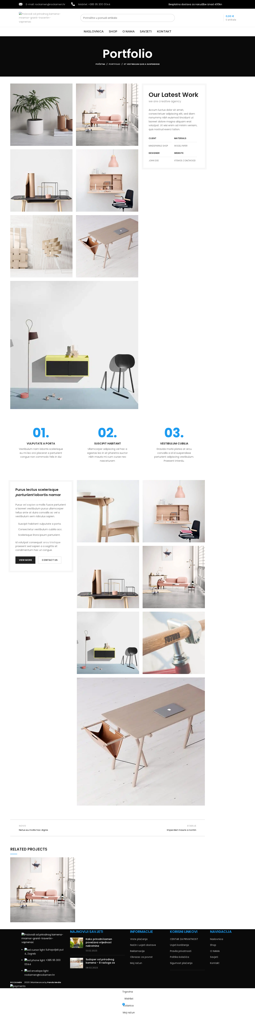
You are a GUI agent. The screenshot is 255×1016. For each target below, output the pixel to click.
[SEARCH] (170, 18)
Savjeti (214, 957)
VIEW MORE (25, 560)
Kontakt (214, 963)
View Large (72, 860)
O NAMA (215, 951)
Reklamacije (137, 951)
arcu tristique (52, 542)
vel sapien (29, 504)
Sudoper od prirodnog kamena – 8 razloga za (100, 961)
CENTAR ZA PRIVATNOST (184, 939)
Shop (213, 945)
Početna (100, 64)
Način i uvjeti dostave (143, 945)
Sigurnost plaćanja (181, 963)
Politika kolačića (179, 957)
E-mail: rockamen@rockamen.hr (45, 4)
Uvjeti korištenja (179, 945)
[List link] (43, 955)
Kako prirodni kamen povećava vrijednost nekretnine (99, 942)
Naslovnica (216, 939)
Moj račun (136, 963)
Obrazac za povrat (141, 957)
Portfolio (114, 64)
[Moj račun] (235, 4)
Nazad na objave (107, 827)
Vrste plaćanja (138, 939)
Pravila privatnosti (180, 951)
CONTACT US (50, 560)
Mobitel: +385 (94, 4)
